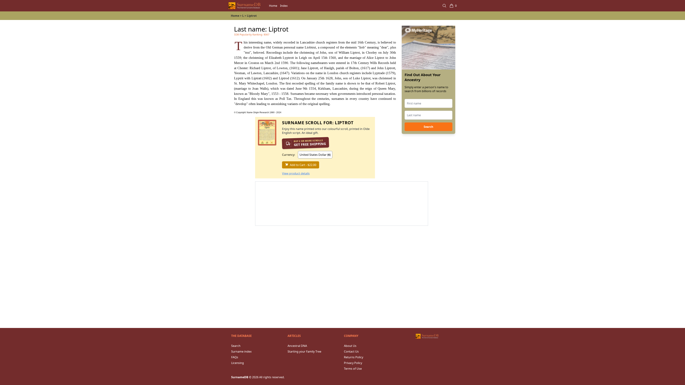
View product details (296, 173)
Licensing (237, 363)
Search (428, 127)
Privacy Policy (353, 363)
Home (273, 6)
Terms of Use (353, 369)
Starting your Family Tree (304, 351)
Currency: (288, 155)
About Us (350, 346)
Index (284, 6)
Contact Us (351, 351)
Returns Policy (353, 357)
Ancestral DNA (297, 346)
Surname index (241, 351)
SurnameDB (239, 377)
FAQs (234, 357)
